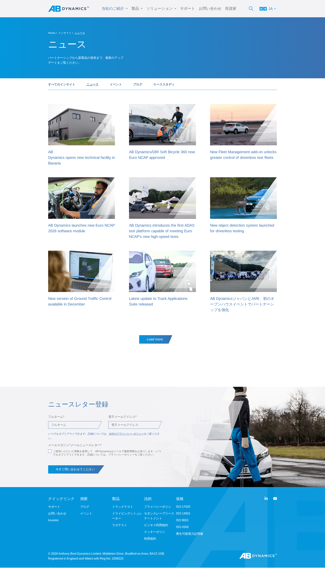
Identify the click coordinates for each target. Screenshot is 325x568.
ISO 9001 (182, 520)
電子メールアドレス (122, 416)
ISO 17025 (183, 506)
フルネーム (56, 416)
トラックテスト (122, 506)
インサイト (64, 32)
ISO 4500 (182, 527)
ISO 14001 (183, 513)
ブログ (137, 84)
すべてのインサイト (61, 84)
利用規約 (150, 538)
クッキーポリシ (154, 531)
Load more (155, 339)
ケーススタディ (164, 84)
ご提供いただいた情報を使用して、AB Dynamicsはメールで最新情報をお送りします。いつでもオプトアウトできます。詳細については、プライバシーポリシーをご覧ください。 (107, 453)
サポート (187, 8)
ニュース (93, 84)
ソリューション (159, 8)
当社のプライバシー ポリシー (126, 433)
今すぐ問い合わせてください (75, 469)
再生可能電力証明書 (189, 533)
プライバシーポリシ (157, 506)
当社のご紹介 (113, 8)
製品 (135, 8)
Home (51, 32)
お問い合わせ (210, 8)
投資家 (230, 8)
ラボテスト (119, 525)
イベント (116, 84)
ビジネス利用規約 (156, 525)
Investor (53, 520)
